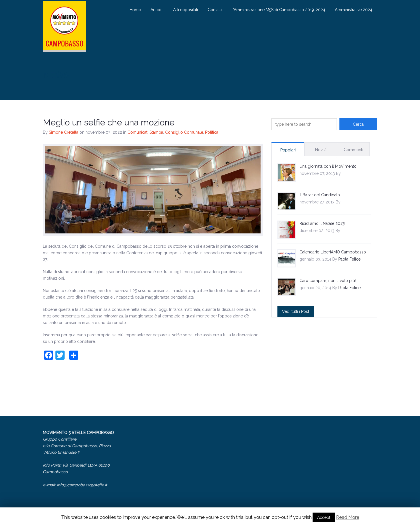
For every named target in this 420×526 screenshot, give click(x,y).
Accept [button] (323, 517)
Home (135, 9)
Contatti (215, 9)
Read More (347, 517)
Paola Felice (349, 259)
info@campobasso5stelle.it (82, 485)
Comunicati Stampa (145, 132)
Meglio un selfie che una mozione (109, 122)
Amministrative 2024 (353, 9)
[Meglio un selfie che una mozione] (153, 190)
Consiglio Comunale (184, 132)
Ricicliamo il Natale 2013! (322, 223)
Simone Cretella (63, 132)
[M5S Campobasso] (64, 26)
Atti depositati (185, 9)
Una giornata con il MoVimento (328, 166)
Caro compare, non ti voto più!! (328, 280)
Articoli (157, 9)
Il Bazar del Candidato (319, 195)
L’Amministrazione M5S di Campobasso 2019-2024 (278, 9)
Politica (211, 132)
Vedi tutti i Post (295, 311)
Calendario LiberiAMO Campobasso (332, 252)
